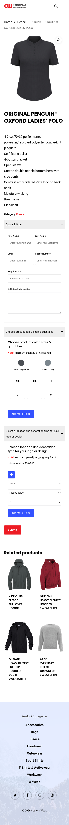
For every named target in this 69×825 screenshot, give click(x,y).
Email (10, 254)
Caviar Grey (48, 369)
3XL (34, 381)
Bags (34, 732)
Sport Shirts (35, 760)
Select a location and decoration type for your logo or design (32, 433)
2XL (17, 381)
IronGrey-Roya (21, 369)
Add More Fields (21, 414)
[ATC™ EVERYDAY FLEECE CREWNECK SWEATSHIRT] (50, 637)
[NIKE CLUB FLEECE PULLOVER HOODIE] (19, 574)
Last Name (40, 236)
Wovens (34, 782)
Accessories (34, 725)
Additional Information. (19, 289)
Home (8, 22)
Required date (15, 271)
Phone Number (43, 254)
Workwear (34, 775)
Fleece (21, 22)
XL (51, 395)
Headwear (34, 746)
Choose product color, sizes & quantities (29, 331)
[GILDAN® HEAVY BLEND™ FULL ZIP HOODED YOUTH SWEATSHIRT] (19, 637)
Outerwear (34, 753)
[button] (63, 6)
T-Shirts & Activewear (35, 767)
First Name (13, 236)
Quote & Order (14, 224)
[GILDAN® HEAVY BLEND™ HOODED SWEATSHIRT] (50, 574)
